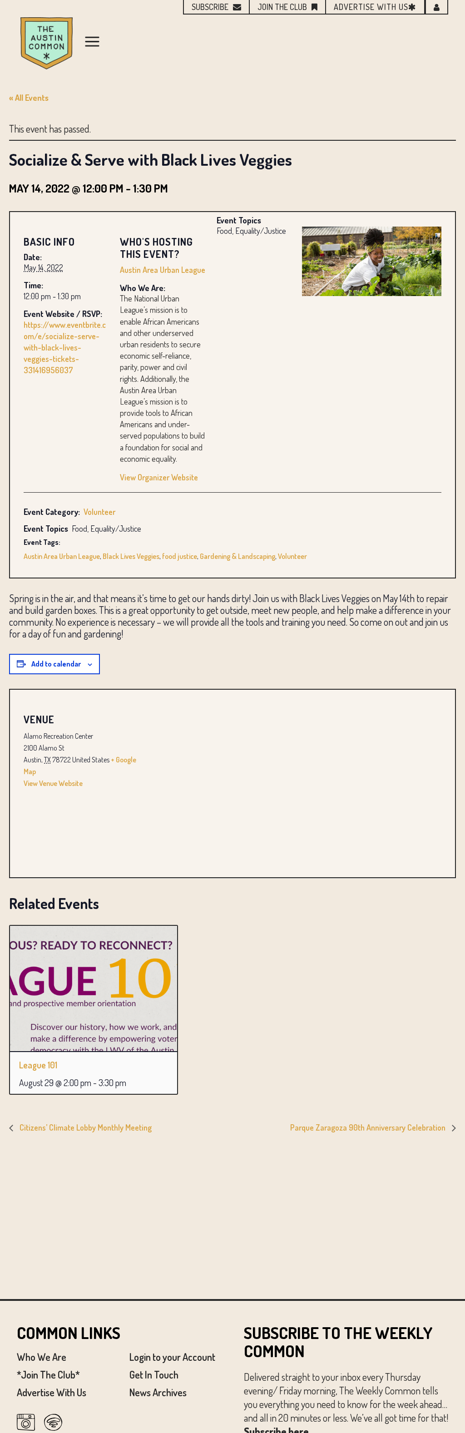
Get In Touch (153, 1374)
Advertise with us (371, 7)
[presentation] (93, 988)
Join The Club (282, 7)
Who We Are (41, 1357)
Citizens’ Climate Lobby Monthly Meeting (85, 1127)
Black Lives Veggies (131, 556)
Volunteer (99, 512)
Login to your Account (172, 1357)
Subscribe (210, 7)
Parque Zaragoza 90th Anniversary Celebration (368, 1127)
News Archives (158, 1392)
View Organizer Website (159, 477)
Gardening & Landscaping (237, 556)
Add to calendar (56, 663)
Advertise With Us (51, 1392)
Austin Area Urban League (162, 270)
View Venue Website (53, 783)
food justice (179, 556)
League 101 (38, 1065)
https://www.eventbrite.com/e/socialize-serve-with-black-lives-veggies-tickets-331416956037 (65, 348)
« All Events (29, 98)
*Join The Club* (48, 1374)
